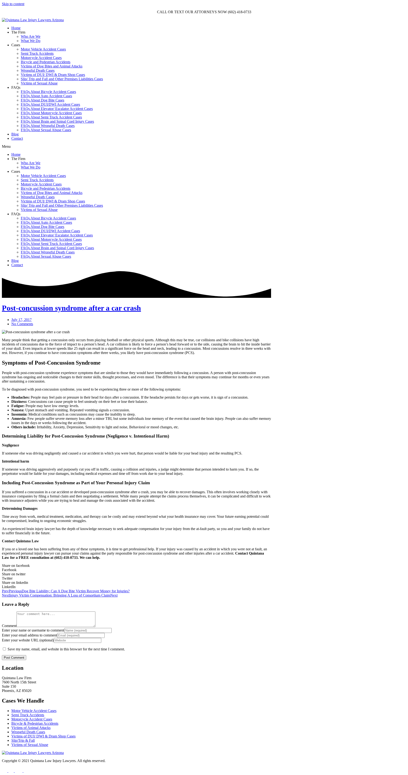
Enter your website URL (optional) (28, 640)
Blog (15, 134)
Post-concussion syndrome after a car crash (71, 308)
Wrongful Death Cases (38, 70)
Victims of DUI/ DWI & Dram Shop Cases (53, 75)
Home (16, 28)
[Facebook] (5, 771)
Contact (17, 138)
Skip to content (13, 4)
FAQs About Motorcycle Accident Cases (51, 113)
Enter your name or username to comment (33, 630)
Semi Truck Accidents (37, 53)
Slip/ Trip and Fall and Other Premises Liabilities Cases (62, 79)
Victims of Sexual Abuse (39, 83)
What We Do (30, 41)
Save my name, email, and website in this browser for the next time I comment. (66, 649)
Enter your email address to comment (29, 635)
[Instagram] (11, 771)
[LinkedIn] (26, 771)
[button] (204, 146)
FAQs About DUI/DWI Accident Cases (50, 104)
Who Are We (30, 36)
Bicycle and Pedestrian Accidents (45, 62)
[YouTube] (19, 771)
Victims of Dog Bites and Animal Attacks (51, 66)
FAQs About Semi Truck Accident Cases (51, 117)
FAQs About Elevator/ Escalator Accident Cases (57, 109)
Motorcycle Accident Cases (41, 58)
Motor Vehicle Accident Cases (43, 49)
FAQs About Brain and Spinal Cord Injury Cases (57, 121)
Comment (9, 626)
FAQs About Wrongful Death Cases (48, 126)
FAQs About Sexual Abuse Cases (46, 130)
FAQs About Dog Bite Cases (42, 100)
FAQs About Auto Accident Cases (46, 96)
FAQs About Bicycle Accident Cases (48, 92)
